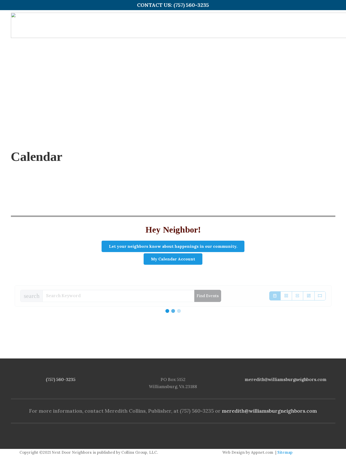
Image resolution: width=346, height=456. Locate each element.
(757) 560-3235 (60, 379)
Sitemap (285, 452)
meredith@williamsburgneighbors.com (285, 379)
